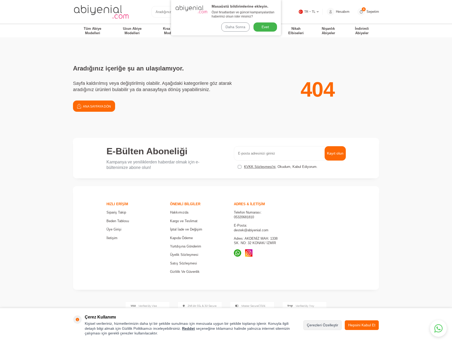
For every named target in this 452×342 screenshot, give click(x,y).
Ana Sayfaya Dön (96, 106)
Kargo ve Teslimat (183, 221)
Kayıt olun (335, 153)
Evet (265, 27)
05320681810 (244, 217)
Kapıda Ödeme (181, 238)
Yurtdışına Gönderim (185, 246)
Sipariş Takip (116, 212)
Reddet (188, 328)
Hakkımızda (179, 212)
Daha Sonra (235, 27)
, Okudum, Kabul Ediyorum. (281, 167)
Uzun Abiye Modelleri (132, 31)
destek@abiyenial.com (251, 230)
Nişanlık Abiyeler (328, 31)
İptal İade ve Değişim (186, 229)
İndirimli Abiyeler (362, 31)
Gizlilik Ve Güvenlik (185, 272)
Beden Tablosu (117, 221)
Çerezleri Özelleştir (322, 325)
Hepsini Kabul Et (361, 325)
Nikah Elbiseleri (296, 31)
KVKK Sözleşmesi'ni (259, 167)
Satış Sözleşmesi (183, 263)
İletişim (111, 238)
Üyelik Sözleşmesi (184, 255)
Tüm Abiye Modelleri (92, 31)
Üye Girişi (113, 229)
